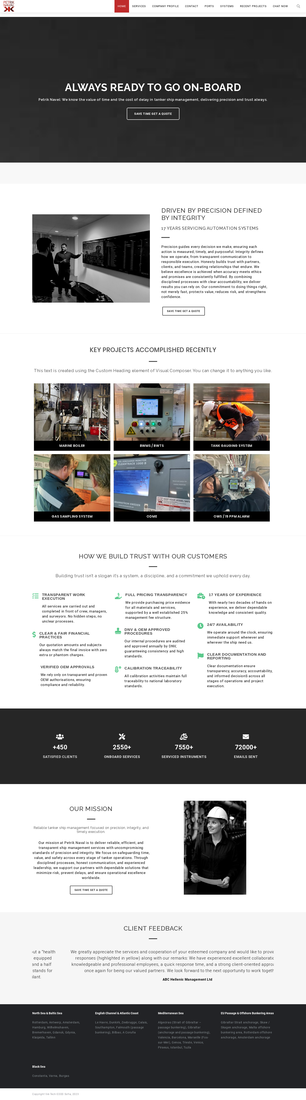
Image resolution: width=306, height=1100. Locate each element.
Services (139, 6)
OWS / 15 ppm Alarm (232, 516)
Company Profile (165, 6)
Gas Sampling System (72, 516)
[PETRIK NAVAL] (9, 6)
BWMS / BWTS (152, 445)
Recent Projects (253, 6)
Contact (191, 6)
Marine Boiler (72, 445)
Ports (209, 6)
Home (122, 6)
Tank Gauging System (231, 445)
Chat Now (280, 6)
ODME (152, 516)
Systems (227, 6)
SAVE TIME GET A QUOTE (153, 113)
